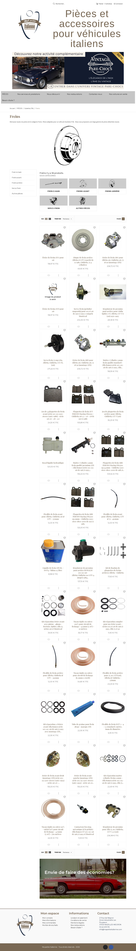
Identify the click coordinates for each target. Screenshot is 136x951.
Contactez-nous (95, 94)
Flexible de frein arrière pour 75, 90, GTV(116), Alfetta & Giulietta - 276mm (113, 676)
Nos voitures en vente (118, 94)
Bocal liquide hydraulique (53, 463)
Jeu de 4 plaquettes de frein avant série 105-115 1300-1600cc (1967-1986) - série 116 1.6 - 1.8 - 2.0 (53, 415)
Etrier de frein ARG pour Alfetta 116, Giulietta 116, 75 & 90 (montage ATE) (113, 260)
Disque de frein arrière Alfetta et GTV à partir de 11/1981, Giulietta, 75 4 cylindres (82, 261)
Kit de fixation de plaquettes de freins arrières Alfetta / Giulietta (113, 570)
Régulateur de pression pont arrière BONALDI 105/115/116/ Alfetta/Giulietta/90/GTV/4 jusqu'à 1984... (83, 573)
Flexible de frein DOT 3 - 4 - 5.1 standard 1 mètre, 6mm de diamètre (113, 726)
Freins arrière (17, 183)
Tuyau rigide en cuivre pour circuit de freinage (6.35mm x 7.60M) (83, 675)
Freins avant (17, 178)
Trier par (57, 219)
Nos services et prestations (28, 94)
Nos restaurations (74, 94)
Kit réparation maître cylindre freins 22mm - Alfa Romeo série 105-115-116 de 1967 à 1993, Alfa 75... (112, 779)
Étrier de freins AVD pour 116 (53, 310)
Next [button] (121, 70)
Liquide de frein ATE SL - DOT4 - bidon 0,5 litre (53, 569)
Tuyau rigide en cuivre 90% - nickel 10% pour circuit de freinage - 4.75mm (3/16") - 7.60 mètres (53, 830)
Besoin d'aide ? (8, 100)
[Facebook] (111, 947)
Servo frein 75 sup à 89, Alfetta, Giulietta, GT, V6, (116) (53, 362)
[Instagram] (105, 947)
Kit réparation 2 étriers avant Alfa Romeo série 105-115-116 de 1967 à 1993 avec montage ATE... (53, 728)
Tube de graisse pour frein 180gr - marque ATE (83, 725)
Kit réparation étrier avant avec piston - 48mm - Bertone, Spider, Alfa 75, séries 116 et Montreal (53, 625)
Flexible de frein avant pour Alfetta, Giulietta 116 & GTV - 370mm (53, 516)
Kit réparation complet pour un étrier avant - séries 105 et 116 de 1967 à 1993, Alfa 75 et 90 (112, 625)
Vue (42, 219)
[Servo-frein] (54, 201)
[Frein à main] (54, 184)
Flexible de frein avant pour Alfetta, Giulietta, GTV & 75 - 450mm (112, 516)
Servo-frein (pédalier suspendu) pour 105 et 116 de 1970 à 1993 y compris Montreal (82, 312)
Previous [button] (15, 70)
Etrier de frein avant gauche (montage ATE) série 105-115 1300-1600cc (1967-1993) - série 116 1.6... (83, 779)
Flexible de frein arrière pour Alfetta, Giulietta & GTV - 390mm (53, 675)
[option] (68, 70)
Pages (119, 219)
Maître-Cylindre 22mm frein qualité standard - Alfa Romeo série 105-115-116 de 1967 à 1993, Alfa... (112, 364)
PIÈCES (5, 94)
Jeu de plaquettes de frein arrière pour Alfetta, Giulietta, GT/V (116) (113, 414)
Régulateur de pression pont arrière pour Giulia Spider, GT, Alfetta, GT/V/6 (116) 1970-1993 (113, 312)
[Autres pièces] (83, 201)
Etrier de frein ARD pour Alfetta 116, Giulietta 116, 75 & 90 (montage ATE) (83, 362)
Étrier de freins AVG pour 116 (53, 258)
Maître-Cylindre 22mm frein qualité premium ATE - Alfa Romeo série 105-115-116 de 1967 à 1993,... (83, 466)
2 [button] (69, 88)
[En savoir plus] (58, 275)
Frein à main (17, 172)
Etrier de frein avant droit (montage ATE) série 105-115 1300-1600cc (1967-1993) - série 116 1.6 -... (53, 779)
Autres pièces (17, 194)
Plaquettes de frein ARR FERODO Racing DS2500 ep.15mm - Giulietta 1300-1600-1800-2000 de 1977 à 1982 (83, 519)
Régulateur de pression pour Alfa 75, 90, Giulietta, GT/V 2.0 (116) (112, 829)
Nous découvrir (53, 94)
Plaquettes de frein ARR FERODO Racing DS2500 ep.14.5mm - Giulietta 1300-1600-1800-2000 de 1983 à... (112, 466)
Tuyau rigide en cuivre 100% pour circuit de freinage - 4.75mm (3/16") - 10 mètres (83, 625)
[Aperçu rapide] (48, 275)
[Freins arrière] (112, 184)
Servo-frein (16, 188)
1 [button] (67, 88)
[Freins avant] (83, 184)
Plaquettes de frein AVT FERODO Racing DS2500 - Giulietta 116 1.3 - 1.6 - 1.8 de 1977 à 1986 (83, 415)
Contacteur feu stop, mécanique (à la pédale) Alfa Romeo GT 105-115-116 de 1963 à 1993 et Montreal (83, 830)
